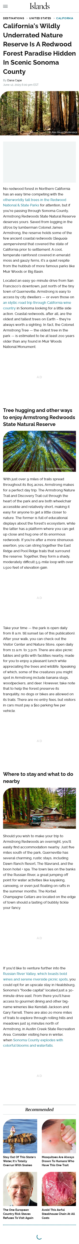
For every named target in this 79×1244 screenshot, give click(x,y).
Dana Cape (14, 80)
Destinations (13, 18)
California (64, 18)
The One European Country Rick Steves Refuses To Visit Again (18, 1214)
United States (40, 18)
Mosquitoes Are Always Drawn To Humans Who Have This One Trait (58, 1161)
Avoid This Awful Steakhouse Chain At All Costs (58, 1214)
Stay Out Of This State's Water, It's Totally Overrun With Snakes (19, 1161)
